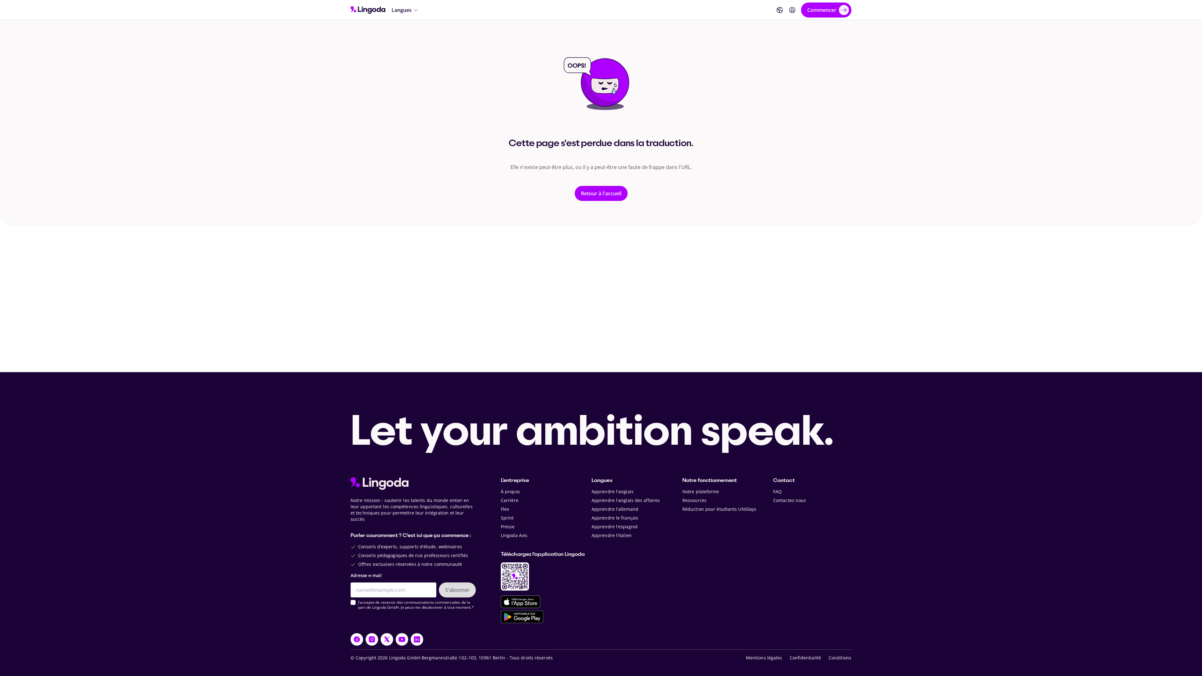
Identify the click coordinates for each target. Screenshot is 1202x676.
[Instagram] (372, 639)
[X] (387, 639)
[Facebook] (357, 639)
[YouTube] (402, 639)
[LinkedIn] (417, 639)
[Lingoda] (368, 10)
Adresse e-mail (366, 575)
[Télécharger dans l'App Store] (520, 602)
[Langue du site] (779, 10)
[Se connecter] (792, 10)
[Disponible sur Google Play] (522, 617)
